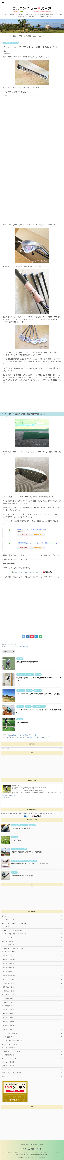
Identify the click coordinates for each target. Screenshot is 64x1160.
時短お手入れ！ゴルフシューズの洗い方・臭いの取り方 (29, 864)
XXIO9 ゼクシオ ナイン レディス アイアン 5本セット (33, 530)
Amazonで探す (38, 534)
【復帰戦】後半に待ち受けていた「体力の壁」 (26, 852)
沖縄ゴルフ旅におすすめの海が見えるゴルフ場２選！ (22, 735)
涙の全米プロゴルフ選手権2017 (27, 662)
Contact (41, 1144)
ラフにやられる (16, 840)
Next (62, 25)
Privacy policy (34, 1144)
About (27, 1144)
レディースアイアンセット (25, 646)
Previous (1, 25)
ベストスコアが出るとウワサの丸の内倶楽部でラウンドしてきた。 (38, 694)
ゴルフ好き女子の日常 (32, 1149)
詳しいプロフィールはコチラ (9, 795)
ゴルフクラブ (7, 644)
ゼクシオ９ (7, 646)
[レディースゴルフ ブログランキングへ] (47, 572)
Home (22, 1144)
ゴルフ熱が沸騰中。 (23, 722)
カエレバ (23, 531)
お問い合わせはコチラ (7, 797)
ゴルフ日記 (14, 644)
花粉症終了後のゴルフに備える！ (22, 875)
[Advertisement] (32, 399)
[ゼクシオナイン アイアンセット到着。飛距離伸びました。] (36, 636)
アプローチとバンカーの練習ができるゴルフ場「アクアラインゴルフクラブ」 (29, 737)
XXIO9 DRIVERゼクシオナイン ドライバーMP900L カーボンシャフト (38, 543)
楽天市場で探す (24, 534)
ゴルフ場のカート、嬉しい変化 (21, 828)
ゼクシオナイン (14, 646)
